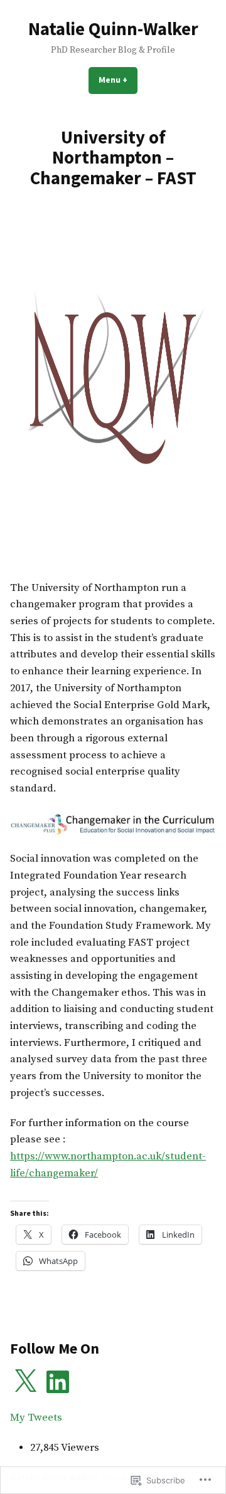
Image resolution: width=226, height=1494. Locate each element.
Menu (118, 79)
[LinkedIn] (58, 1382)
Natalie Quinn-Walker (113, 29)
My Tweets (36, 1417)
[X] (25, 1382)
